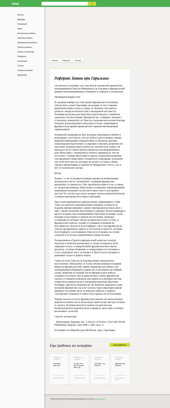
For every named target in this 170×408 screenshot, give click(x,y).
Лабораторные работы (27, 43)
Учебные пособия (25, 70)
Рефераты (21, 56)
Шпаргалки (22, 75)
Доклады (21, 19)
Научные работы (24, 47)
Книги (19, 29)
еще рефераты (119, 345)
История (78, 60)
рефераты (66, 60)
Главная (55, 60)
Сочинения (22, 61)
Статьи (20, 66)
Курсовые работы (25, 38)
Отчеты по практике (25, 52)
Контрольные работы (26, 33)
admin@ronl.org (100, 399)
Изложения (22, 24)
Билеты (20, 15)
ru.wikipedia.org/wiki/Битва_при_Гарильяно (90, 330)
